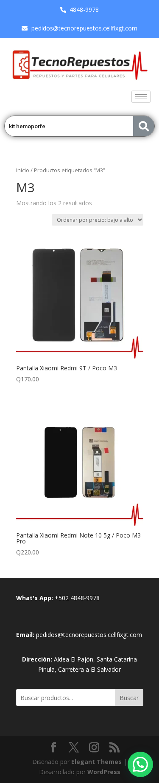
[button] (140, 764)
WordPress (103, 772)
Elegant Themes (96, 762)
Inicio (22, 170)
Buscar (129, 698)
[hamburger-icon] (141, 97)
